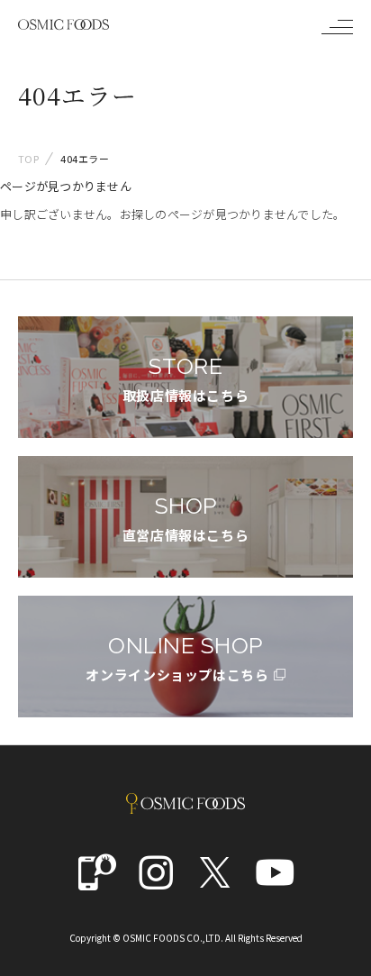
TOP (28, 158)
